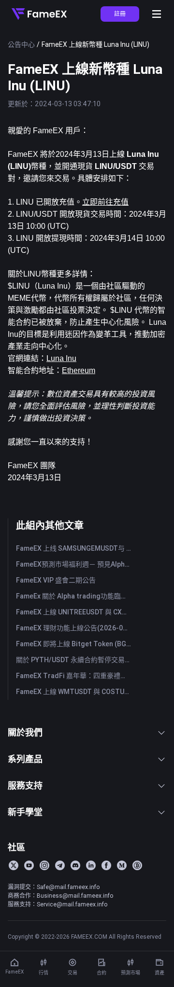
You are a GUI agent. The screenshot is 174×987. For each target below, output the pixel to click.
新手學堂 (25, 812)
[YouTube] (29, 865)
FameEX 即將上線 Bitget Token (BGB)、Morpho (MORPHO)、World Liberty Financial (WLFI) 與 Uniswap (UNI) (75, 643)
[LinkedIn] (91, 865)
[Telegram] (60, 865)
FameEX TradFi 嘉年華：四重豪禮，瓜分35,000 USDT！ (75, 675)
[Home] (39, 14)
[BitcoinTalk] (137, 865)
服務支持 (25, 785)
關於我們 (25, 732)
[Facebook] (106, 865)
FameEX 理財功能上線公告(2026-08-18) (75, 628)
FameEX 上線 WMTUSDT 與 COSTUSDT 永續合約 (75, 691)
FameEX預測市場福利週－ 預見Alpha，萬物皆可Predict (75, 564)
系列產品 (25, 759)
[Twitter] (13, 865)
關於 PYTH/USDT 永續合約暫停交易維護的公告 (75, 659)
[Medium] (122, 865)
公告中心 (21, 44)
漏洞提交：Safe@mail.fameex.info (54, 886)
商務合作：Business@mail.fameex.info (60, 895)
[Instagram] (44, 865)
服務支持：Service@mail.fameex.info (57, 904)
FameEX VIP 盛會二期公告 (56, 580)
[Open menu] (156, 14)
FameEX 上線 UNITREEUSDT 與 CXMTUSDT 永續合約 (75, 612)
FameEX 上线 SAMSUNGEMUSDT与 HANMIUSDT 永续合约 (75, 548)
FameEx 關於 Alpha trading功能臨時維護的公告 (75, 596)
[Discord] (75, 865)
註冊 (120, 13)
